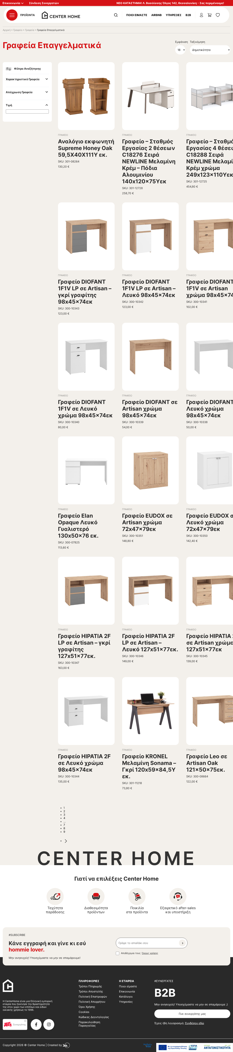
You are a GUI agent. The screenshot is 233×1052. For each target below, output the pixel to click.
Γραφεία (29, 30)
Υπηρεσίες (173, 15)
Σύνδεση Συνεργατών (44, 3)
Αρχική (7, 30)
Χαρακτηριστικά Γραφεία (22, 79)
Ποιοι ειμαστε (136, 15)
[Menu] (12, 15)
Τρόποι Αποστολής (91, 991)
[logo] (61, 14)
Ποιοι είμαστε (128, 986)
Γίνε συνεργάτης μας (192, 1013)
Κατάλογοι (126, 996)
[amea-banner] (194, 1047)
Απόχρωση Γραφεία (19, 92)
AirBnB (156, 15)
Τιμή (9, 105)
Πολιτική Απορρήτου (92, 1001)
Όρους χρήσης (150, 953)
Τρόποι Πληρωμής (90, 986)
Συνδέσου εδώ (194, 1023)
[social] (36, 1024)
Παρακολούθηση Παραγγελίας (89, 1023)
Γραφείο (17, 30)
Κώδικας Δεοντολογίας (94, 1017)
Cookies (84, 1012)
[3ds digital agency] (66, 1045)
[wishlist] (218, 15)
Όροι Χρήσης (87, 1006)
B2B (188, 15)
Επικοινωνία (127, 991)
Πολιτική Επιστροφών (93, 996)
